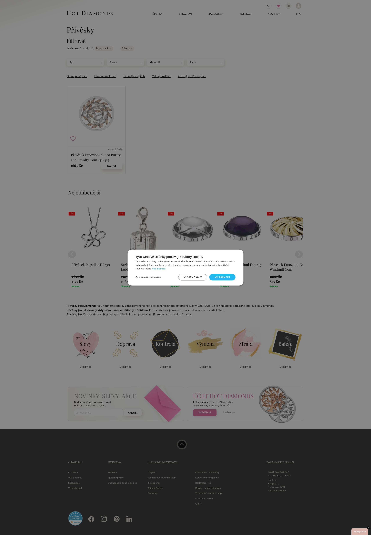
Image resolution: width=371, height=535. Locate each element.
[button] (148, 277)
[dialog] (185, 267)
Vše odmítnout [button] (193, 277)
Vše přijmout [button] (222, 277)
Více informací (158, 269)
